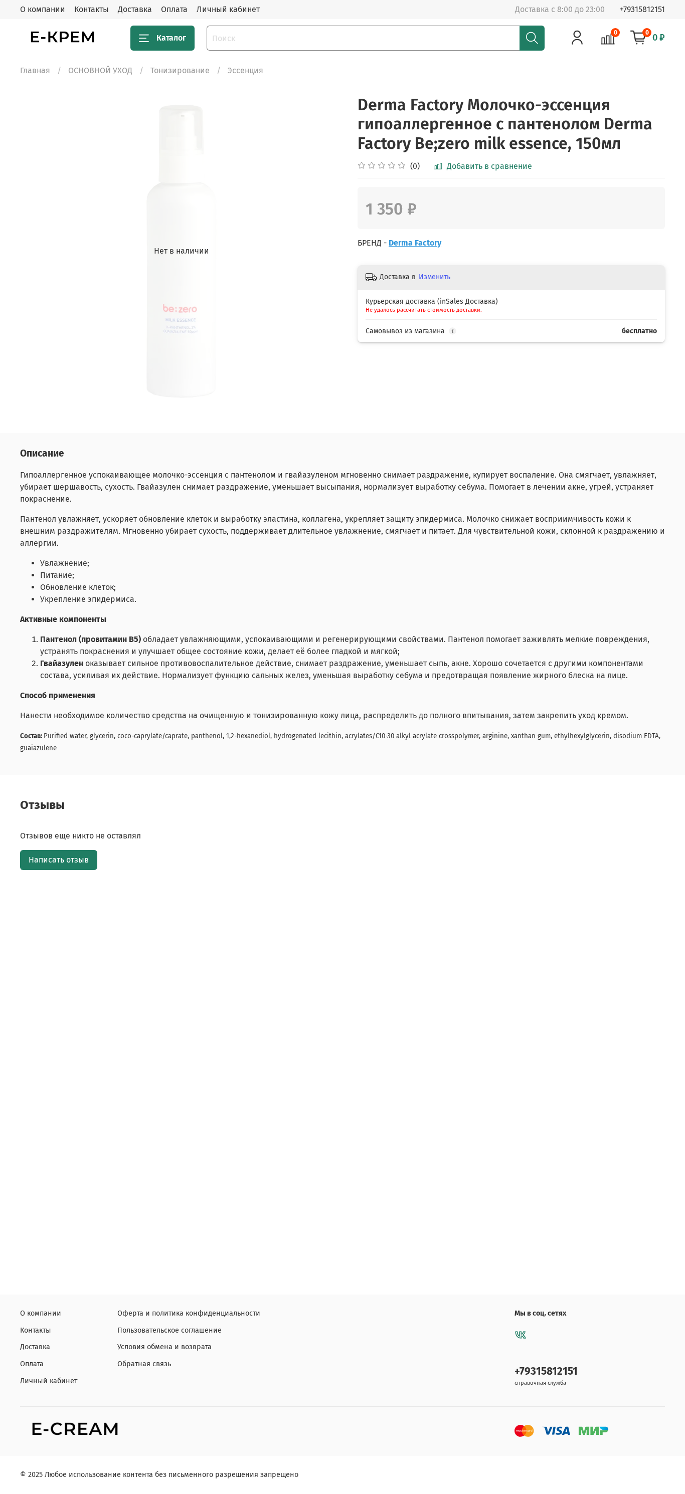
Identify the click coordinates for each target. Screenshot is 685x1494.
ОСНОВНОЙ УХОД (100, 70)
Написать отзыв (59, 860)
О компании (42, 9)
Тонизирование (180, 70)
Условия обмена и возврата (164, 1347)
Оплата (174, 9)
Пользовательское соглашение (169, 1330)
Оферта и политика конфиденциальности (188, 1313)
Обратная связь (144, 1364)
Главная (35, 70)
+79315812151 (642, 9)
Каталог (171, 38)
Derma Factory (415, 243)
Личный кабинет (228, 9)
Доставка (135, 9)
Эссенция (245, 70)
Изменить (434, 277)
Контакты (91, 9)
